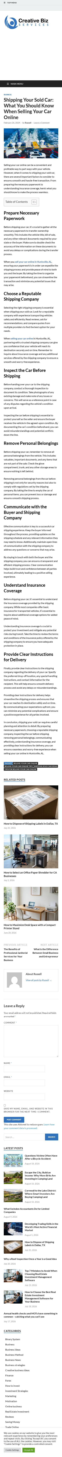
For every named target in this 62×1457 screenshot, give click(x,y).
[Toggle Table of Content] (32, 202)
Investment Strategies (16, 1390)
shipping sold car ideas (45, 766)
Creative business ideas (17, 1370)
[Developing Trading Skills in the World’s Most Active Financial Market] (13, 1224)
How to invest (12, 1385)
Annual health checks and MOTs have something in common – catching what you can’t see (30, 1315)
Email (8, 1077)
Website (8, 1091)
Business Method (14, 1354)
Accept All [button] (28, 1450)
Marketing (10, 1396)
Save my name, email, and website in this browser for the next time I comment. (28, 1110)
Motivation (11, 1401)
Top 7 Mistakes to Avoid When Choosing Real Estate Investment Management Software (41, 1275)
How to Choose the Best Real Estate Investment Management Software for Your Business (40, 1297)
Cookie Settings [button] (12, 1450)
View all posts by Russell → (39, 980)
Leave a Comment (42, 123)
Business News (13, 1359)
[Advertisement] (31, 57)
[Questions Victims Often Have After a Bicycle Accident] (13, 1155)
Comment (10, 1022)
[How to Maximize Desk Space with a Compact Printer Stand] (31, 904)
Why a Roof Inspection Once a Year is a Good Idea (30, 1258)
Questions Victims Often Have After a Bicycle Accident (41, 1157)
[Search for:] (31, 1137)
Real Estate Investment (17, 1411)
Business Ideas (12, 1349)
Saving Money (12, 1421)
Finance (9, 1375)
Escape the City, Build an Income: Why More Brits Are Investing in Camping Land (40, 1175)
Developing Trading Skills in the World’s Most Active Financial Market (41, 1227)
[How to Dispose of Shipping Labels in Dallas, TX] (31, 803)
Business (7, 95)
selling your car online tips (18, 766)
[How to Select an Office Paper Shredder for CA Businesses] (31, 852)
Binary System (12, 1339)
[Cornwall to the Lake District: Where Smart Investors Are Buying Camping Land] (13, 1190)
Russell (28, 123)
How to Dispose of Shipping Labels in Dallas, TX (31, 823)
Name (8, 1063)
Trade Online (12, 1427)
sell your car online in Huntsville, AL (33, 261)
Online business (13, 1406)
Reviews (9, 1416)
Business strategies (15, 1365)
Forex (8, 1380)
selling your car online (22, 338)
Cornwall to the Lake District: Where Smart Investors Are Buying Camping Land (40, 1193)
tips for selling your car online (20, 769)
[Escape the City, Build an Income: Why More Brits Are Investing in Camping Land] (13, 1172)
